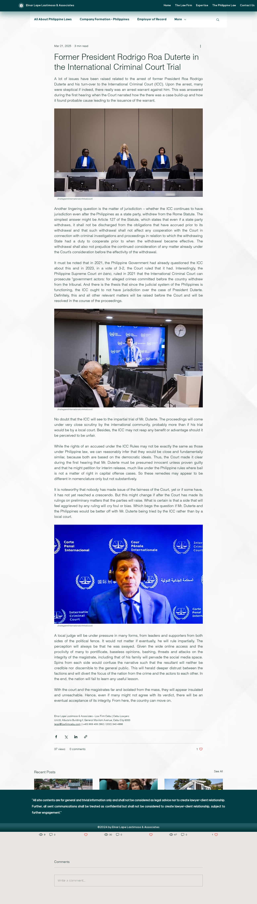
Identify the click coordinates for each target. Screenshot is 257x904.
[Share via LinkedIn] (76, 737)
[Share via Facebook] (56, 737)
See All (218, 771)
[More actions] (200, 46)
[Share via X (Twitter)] (66, 737)
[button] (218, 19)
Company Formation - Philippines (104, 19)
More (178, 19)
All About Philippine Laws (53, 19)
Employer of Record (151, 19)
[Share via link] (86, 737)
